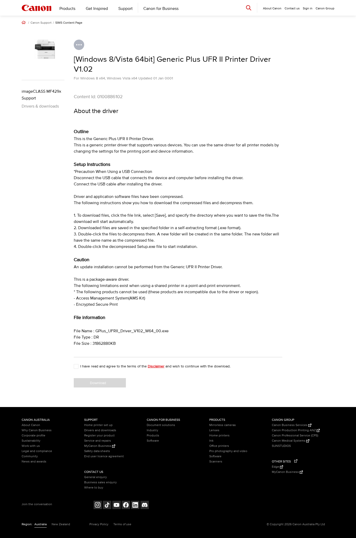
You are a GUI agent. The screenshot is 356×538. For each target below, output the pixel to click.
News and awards (34, 462)
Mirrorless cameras (222, 425)
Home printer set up (98, 425)
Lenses (214, 430)
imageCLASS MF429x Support (41, 95)
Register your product (99, 435)
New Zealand (61, 524)
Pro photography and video (228, 451)
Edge (276, 467)
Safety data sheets (97, 451)
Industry (152, 430)
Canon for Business (161, 8)
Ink (211, 441)
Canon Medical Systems (289, 441)
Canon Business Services (290, 425)
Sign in (307, 8)
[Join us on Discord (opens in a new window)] (144, 505)
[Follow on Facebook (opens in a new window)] (126, 505)
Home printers (219, 435)
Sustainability (31, 441)
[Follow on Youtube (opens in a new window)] (116, 505)
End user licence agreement (104, 456)
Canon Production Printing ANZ (294, 430)
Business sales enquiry (100, 482)
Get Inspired (97, 8)
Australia (40, 524)
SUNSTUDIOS (281, 446)
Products (67, 8)
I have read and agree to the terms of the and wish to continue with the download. (155, 366)
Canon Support (41, 23)
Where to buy (93, 488)
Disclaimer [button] (156, 366)
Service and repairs (97, 441)
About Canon (31, 425)
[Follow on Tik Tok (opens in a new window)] (107, 505)
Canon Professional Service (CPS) (295, 435)
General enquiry (95, 477)
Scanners (215, 462)
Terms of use (122, 524)
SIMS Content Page (68, 23)
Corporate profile (33, 435)
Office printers (219, 446)
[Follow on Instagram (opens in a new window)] (98, 505)
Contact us (292, 8)
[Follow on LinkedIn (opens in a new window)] (135, 505)
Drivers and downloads (100, 430)
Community (30, 456)
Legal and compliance (37, 451)
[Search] (248, 8)
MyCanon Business (98, 446)
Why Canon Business (37, 430)
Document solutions (161, 425)
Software (153, 441)
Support (125, 8)
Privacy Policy (98, 524)
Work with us (31, 446)
